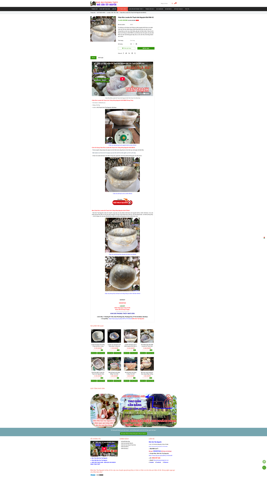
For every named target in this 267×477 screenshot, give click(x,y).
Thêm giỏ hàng (127, 48)
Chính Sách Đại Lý (124, 448)
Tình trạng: (121, 40)
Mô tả (93, 57)
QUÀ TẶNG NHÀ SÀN (97, 388)
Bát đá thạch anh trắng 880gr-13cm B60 (114, 373)
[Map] (264, 238)
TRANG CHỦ (94, 9)
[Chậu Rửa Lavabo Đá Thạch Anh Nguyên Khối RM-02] (104, 3)
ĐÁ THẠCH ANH (122, 9)
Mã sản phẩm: (121, 24)
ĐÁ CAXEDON (159, 9)
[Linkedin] (129, 53)
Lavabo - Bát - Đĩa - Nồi (112, 12)
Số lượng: (120, 44)
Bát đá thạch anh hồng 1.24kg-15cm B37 (130, 373)
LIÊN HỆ (114, 9)
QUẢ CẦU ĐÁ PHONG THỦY (136, 9)
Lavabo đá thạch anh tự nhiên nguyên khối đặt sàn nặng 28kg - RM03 (130, 345)
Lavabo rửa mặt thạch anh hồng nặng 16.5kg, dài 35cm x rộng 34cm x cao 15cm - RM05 (114, 345)
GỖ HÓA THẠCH (178, 9)
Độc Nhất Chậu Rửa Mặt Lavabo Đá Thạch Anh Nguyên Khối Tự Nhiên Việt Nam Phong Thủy (147, 345)
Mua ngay (146, 48)
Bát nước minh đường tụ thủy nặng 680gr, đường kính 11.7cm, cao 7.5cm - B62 (147, 373)
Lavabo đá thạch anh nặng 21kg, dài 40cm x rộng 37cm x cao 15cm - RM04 (98, 345)
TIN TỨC (187, 9)
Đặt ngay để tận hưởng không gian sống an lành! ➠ (133, 433)
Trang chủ (92, 12)
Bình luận (100, 57)
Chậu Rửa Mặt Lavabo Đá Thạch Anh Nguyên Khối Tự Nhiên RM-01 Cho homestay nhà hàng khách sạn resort (97, 373)
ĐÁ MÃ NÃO (168, 9)
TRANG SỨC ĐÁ (149, 9)
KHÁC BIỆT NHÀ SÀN (105, 9)
